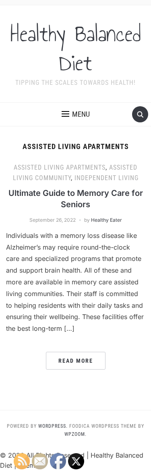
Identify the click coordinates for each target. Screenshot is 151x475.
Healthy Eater (106, 220)
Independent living (106, 178)
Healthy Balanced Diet (75, 48)
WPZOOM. (75, 434)
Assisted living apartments (59, 167)
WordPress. (53, 426)
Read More (75, 360)
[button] (76, 114)
